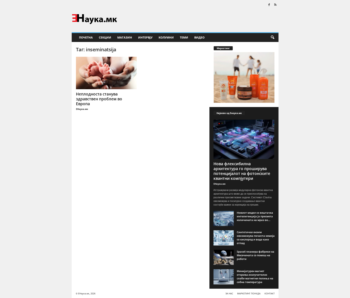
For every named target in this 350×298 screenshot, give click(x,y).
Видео (199, 37)
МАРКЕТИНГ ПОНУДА (248, 293)
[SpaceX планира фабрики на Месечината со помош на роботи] (223, 257)
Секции (105, 37)
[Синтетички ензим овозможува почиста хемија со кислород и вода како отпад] (223, 237)
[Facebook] (269, 5)
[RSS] (275, 5)
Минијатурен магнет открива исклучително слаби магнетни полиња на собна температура (255, 276)
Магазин (124, 37)
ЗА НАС (229, 293)
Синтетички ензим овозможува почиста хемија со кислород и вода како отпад (256, 237)
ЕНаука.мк (82, 108)
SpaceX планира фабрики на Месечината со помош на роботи (255, 255)
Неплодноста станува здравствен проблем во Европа (99, 98)
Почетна (86, 37)
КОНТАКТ (270, 293)
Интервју (145, 37)
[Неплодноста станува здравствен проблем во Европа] (106, 73)
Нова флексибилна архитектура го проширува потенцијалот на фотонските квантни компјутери (241, 171)
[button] (272, 37)
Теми (184, 37)
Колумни (166, 37)
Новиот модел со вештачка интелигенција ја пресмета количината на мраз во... (255, 216)
